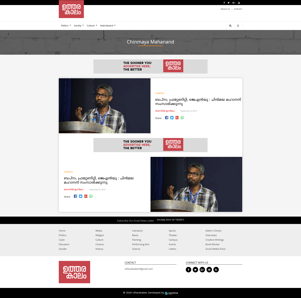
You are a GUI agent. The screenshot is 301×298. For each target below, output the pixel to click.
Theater (173, 235)
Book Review (212, 244)
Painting (136, 239)
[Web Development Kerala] (171, 292)
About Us (225, 8)
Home (62, 230)
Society (77, 25)
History (99, 248)
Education (64, 244)
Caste (62, 239)
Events (172, 244)
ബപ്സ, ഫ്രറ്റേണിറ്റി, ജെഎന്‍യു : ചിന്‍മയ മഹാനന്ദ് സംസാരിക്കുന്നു (198, 102)
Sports (172, 230)
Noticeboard (106, 25)
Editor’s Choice (213, 230)
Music (135, 235)
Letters (172, 248)
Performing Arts (140, 244)
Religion (99, 235)
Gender (63, 248)
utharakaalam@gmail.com (139, 268)
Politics (65, 25)
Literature (137, 230)
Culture (91, 25)
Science (136, 248)
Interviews (211, 235)
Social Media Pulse (215, 248)
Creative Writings (215, 239)
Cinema (99, 244)
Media (98, 230)
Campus (159, 93)
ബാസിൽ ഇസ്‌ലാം (165, 111)
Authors (238, 8)
